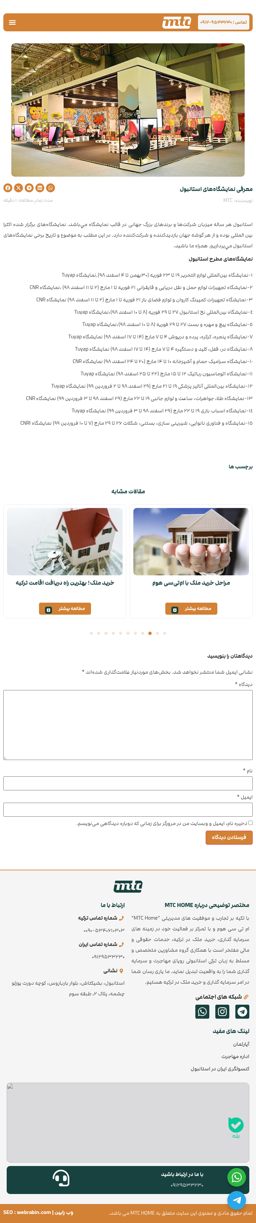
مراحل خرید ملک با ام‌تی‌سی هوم (191, 583)
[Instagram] (222, 1012)
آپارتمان (241, 1044)
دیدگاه (244, 684)
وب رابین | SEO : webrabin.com (38, 1212)
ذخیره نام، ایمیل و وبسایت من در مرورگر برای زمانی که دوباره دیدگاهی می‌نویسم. (161, 823)
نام (248, 771)
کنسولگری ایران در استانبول (220, 1068)
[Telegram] (242, 1012)
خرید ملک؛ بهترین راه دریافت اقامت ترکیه (65, 583)
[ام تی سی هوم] (176, 22)
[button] (12, 22)
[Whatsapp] (202, 1012)
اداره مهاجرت (235, 1056)
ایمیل (245, 797)
